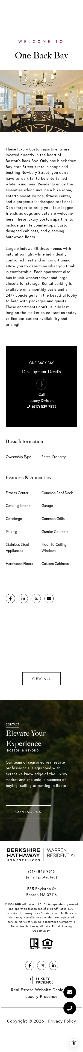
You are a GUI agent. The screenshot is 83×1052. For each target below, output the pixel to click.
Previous (7, 100)
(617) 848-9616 (41, 871)
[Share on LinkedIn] (23, 598)
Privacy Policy (62, 1021)
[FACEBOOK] (29, 965)
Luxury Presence (41, 996)
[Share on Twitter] (36, 598)
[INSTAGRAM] (41, 965)
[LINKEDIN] (53, 965)
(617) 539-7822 (44, 406)
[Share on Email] (49, 598)
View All (41, 679)
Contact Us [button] (28, 812)
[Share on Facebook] (10, 598)
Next (75, 100)
